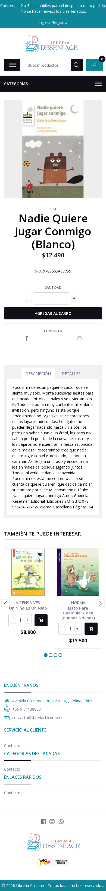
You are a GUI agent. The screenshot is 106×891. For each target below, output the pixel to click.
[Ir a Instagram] (51, 821)
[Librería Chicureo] (51, 43)
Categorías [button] (16, 83)
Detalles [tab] (71, 373)
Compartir (53, 331)
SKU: (38, 271)
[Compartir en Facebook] (26, 338)
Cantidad (53, 287)
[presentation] (5, 603)
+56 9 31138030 (26, 709)
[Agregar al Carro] (41, 620)
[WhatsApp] (61, 821)
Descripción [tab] (38, 373)
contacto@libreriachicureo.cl (37, 717)
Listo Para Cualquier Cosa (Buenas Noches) (78, 612)
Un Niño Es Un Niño (28, 608)
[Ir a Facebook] (43, 821)
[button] (45, 655)
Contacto (12, 745)
